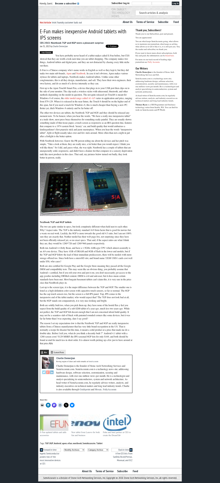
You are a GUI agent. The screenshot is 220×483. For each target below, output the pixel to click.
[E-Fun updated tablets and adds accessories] (54, 422)
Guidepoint (85, 389)
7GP (47, 443)
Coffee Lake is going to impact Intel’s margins (73, 22)
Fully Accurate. (154, 62)
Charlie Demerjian (60, 46)
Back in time (124, 449)
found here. (169, 55)
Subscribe (163, 22)
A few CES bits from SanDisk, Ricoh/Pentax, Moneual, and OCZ (122, 457)
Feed (176, 22)
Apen (69, 73)
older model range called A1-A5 (80, 98)
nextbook (77, 443)
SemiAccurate (88, 443)
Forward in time (50, 449)
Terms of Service (145, 22)
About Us (128, 22)
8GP (51, 443)
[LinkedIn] (52, 372)
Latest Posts (59, 352)
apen (64, 443)
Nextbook (80, 73)
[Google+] (48, 372)
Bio (45, 352)
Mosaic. (98, 389)
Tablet (99, 443)
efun (69, 443)
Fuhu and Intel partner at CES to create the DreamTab (117, 434)
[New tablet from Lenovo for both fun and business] (85, 422)
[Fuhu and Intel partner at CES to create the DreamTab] (117, 422)
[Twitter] (44, 372)
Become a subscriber (66, 3)
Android (57, 443)
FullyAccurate (109, 389)
